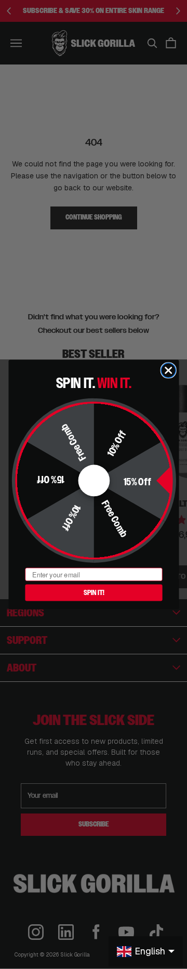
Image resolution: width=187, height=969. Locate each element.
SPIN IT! (93, 592)
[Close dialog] (168, 370)
